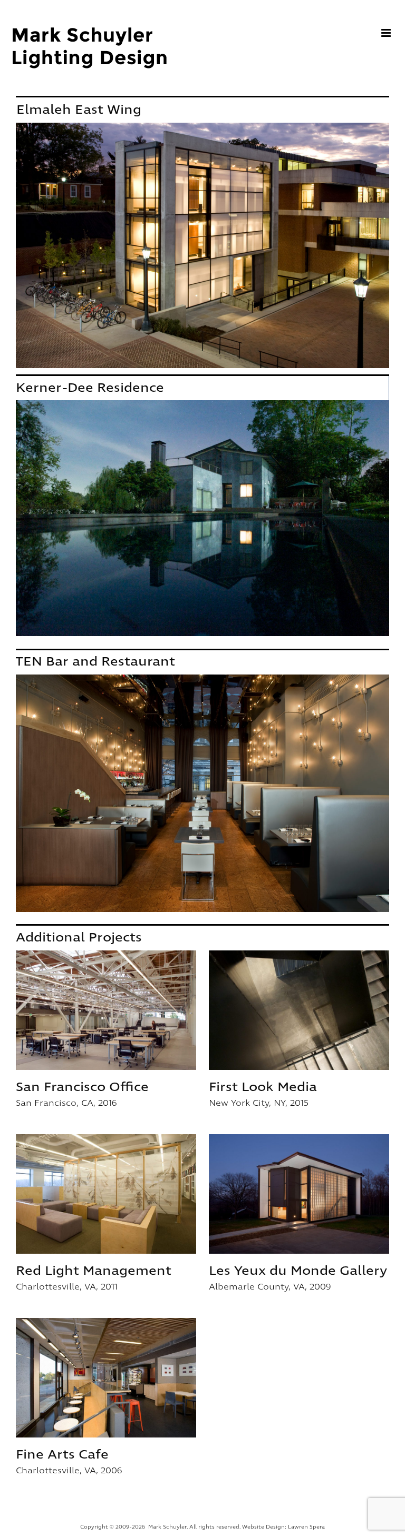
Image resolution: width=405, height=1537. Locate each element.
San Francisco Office (106, 1009)
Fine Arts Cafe (106, 1377)
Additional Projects (79, 937)
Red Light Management (106, 1193)
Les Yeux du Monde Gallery (299, 1193)
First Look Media (299, 1009)
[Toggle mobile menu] (386, 32)
